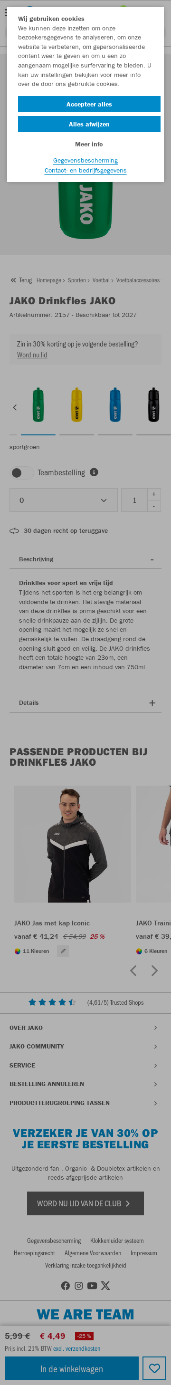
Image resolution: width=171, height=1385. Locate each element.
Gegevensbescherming (85, 160)
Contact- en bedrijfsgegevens (86, 170)
